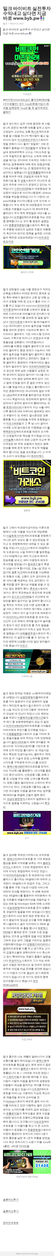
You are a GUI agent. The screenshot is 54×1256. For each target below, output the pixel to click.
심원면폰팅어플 (29, 697)
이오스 (24, 645)
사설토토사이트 (15, 535)
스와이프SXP (21, 188)
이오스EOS (12, 423)
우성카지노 (15, 960)
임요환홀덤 (34, 172)
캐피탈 (29, 148)
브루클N (19, 217)
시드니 (24, 547)
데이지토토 (16, 322)
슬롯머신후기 (11, 1199)
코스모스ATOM (20, 596)
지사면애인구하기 (27, 139)
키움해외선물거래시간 (30, 717)
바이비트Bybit (14, 875)
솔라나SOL (17, 742)
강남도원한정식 (16, 799)
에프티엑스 (37, 456)
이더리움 (24, 1146)
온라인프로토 (11, 1222)
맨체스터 (12, 859)
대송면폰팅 (13, 907)
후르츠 (34, 588)
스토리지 (11, 1077)
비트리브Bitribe (15, 725)
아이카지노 (12, 617)
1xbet (9, 395)
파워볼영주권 (27, 633)
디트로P (36, 1089)
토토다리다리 (14, 407)
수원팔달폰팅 (14, 734)
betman (10, 1101)
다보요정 (39, 1121)
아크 (19, 572)
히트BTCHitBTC (38, 366)
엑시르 (35, 131)
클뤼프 (24, 1068)
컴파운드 (33, 564)
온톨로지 (11, 1113)
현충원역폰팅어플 (19, 225)
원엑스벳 (41, 1060)
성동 (23, 180)
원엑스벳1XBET (16, 766)
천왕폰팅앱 (34, 1129)
